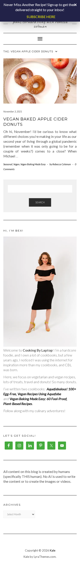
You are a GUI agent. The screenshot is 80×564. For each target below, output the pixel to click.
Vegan (16, 164)
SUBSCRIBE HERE (41, 16)
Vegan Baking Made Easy (33, 164)
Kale (52, 550)
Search (40, 202)
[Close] (75, 4)
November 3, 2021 (12, 111)
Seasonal (7, 164)
